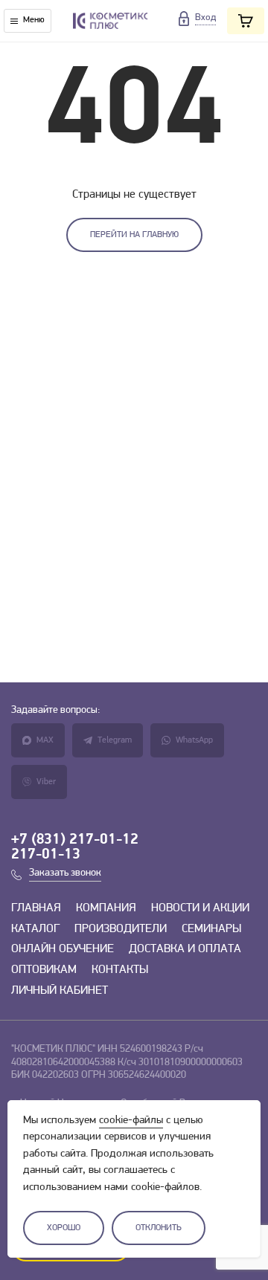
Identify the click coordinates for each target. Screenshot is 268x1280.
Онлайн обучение (62, 949)
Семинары (211, 929)
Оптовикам (44, 970)
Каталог (35, 929)
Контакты (120, 970)
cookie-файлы (131, 1120)
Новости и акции (200, 908)
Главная (36, 908)
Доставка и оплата (185, 949)
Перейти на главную (134, 234)
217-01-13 (45, 854)
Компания (106, 908)
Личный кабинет (59, 991)
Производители (120, 929)
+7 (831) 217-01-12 (74, 840)
